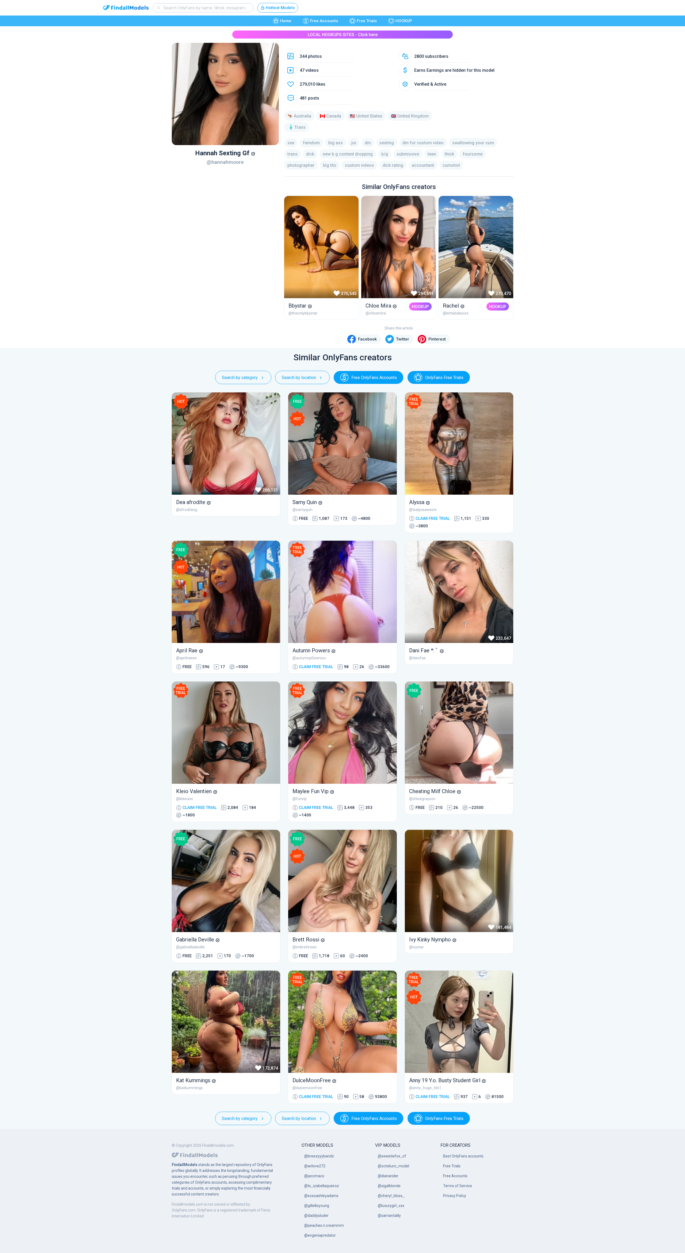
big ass (335, 142)
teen (432, 154)
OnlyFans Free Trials (444, 377)
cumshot (451, 165)
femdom (311, 142)
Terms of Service (457, 1186)
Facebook (367, 339)
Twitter (402, 339)
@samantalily (389, 1215)
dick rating (393, 165)
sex (290, 142)
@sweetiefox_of (392, 1156)
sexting (386, 142)
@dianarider (388, 1176)
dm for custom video (423, 142)
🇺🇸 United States (366, 116)
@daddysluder (316, 1215)
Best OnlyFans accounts (463, 1156)
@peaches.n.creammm (324, 1225)
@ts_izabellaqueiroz (321, 1186)
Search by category (240, 377)
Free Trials (367, 20)
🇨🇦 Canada (330, 116)
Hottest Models (280, 7)
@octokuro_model (393, 1166)
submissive (408, 154)
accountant (423, 165)
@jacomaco (314, 1176)
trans (292, 154)
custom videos (359, 165)
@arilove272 (314, 1166)
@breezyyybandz (319, 1156)
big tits (329, 165)
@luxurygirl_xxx (391, 1205)
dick (310, 154)
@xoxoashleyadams (321, 1196)
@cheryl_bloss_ (391, 1196)
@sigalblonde (389, 1186)
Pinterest (437, 339)
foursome (472, 154)
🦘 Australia (299, 116)
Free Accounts (324, 20)
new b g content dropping (348, 154)
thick (449, 154)
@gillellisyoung (316, 1205)
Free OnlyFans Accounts (374, 377)
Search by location (299, 377)
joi (353, 142)
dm (368, 142)
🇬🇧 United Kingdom (410, 116)
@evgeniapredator (320, 1235)
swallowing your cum (473, 142)
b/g (384, 154)
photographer (300, 165)
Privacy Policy (454, 1196)
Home (285, 20)
